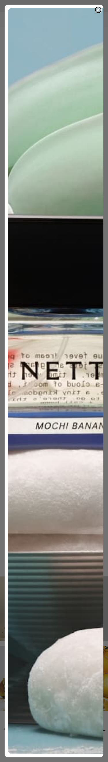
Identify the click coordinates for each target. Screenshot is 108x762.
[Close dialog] (98, 10)
